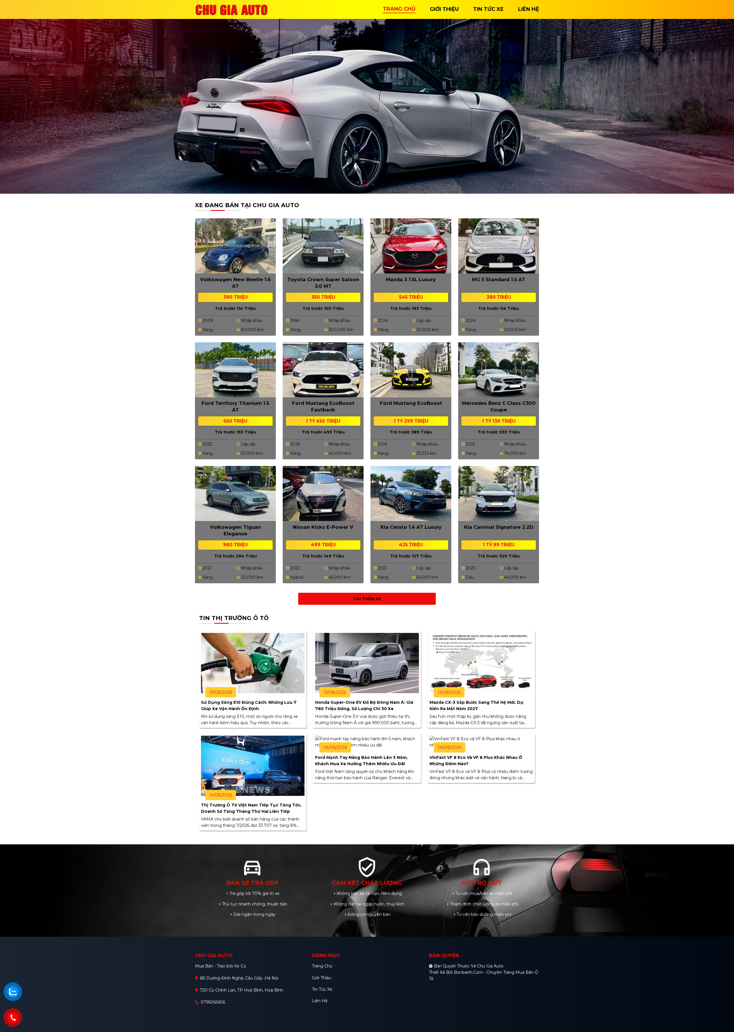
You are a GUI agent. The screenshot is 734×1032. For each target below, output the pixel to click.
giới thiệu (444, 9)
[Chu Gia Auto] (232, 8)
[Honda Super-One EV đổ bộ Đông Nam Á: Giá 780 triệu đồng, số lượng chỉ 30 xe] (367, 662)
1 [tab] (361, 185)
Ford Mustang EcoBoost (411, 403)
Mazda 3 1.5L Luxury (411, 279)
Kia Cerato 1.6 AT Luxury (411, 527)
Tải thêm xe (367, 598)
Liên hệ (319, 1000)
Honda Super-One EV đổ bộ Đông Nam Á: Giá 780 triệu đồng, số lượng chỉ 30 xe (364, 705)
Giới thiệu (321, 977)
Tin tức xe (322, 989)
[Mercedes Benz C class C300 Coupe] (498, 369)
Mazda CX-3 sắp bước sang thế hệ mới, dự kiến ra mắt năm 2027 (476, 705)
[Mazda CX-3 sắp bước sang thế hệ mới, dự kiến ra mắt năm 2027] (481, 662)
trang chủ (399, 9)
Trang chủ (322, 966)
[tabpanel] (367, 97)
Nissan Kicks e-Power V (323, 527)
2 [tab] (367, 185)
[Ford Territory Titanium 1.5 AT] (235, 369)
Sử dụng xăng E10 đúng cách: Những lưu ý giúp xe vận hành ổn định (248, 705)
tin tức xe (488, 9)
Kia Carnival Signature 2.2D (498, 527)
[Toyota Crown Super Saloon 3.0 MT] (323, 245)
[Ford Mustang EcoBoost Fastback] (323, 369)
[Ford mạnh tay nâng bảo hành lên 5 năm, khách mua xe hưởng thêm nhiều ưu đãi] (367, 741)
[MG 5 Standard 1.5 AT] (498, 245)
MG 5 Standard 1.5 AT (498, 279)
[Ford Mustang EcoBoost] (410, 369)
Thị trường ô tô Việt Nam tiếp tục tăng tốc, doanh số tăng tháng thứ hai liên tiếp (251, 808)
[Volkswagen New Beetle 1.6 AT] (235, 245)
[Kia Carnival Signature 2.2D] (498, 493)
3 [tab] (373, 185)
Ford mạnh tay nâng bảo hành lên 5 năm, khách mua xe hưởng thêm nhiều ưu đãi (361, 760)
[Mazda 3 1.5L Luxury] (410, 245)
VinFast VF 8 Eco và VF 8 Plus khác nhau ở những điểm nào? (476, 760)
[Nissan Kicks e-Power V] (323, 493)
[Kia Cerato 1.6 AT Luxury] (410, 493)
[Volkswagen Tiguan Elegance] (235, 493)
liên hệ (528, 9)
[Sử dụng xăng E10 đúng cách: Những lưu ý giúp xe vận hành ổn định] (252, 662)
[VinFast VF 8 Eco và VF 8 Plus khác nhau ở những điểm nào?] (481, 741)
